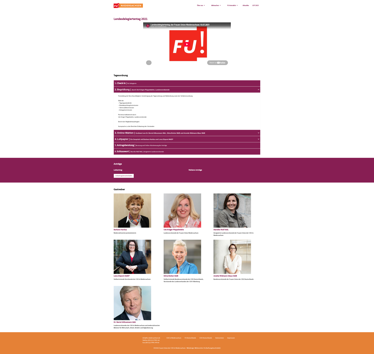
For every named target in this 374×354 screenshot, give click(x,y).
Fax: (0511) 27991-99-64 (150, 342)
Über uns (200, 5)
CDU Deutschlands (205, 338)
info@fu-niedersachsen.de (151, 338)
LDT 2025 (255, 5)
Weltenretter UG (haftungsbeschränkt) (207, 348)
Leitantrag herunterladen (123, 176)
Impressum (231, 338)
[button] (187, 90)
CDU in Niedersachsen (173, 338)
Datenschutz (219, 338)
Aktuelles (246, 5)
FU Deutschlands (190, 338)
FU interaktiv (231, 5)
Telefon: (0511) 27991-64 (151, 340)
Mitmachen (215, 5)
